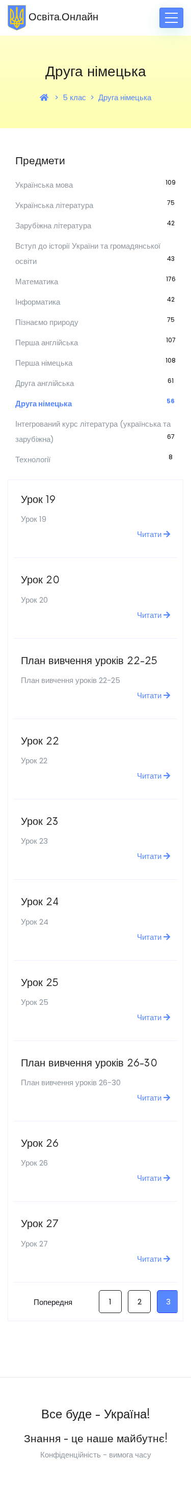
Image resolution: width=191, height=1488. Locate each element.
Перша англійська (46, 342)
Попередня (53, 1302)
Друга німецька (124, 97)
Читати (150, 534)
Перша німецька (43, 363)
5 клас (74, 97)
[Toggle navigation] (171, 18)
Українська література (54, 205)
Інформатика (37, 301)
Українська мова (44, 185)
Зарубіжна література (53, 225)
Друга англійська (44, 383)
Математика (36, 281)
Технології (32, 459)
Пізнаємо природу (46, 322)
